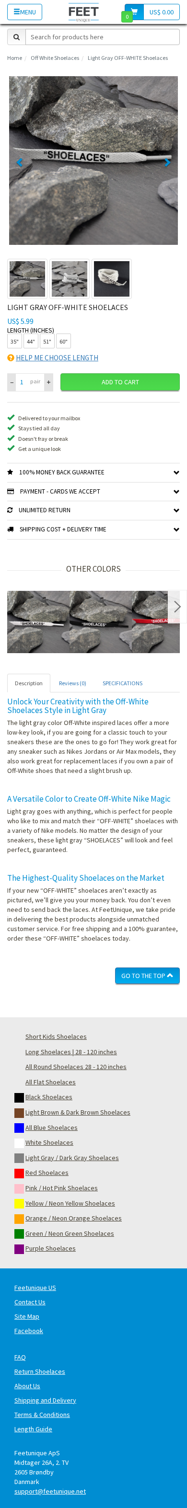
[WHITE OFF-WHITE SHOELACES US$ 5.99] (38, 622)
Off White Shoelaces (55, 57)
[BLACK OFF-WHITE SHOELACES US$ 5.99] (101, 622)
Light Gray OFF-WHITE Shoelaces (128, 57)
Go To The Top (144, 975)
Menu (28, 12)
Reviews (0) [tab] (72, 683)
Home (14, 57)
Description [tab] (29, 683)
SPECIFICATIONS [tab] (122, 683)
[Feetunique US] (83, 11)
